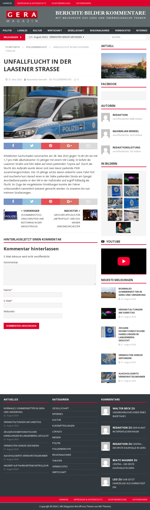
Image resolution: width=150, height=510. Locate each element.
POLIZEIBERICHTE (62, 79)
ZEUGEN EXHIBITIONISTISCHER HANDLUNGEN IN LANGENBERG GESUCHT (132, 334)
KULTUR (37, 30)
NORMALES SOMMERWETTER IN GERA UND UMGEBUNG (132, 291)
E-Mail (7, 300)
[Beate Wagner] (105, 465)
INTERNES (141, 30)
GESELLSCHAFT (76, 30)
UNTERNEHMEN (83, 3)
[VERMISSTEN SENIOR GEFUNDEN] (131, 191)
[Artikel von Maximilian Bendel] (105, 135)
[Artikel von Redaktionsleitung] (105, 152)
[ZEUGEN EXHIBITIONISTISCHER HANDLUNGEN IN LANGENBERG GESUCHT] (115, 191)
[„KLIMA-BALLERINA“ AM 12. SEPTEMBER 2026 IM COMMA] (123, 227)
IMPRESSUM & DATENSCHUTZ (31, 3)
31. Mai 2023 (15, 79)
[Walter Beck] (105, 413)
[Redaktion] (105, 432)
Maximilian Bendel (37, 79)
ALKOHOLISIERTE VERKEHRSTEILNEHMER (132, 375)
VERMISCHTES (122, 30)
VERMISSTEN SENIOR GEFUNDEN (131, 356)
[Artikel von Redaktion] (105, 119)
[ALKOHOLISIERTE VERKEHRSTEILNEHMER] (115, 203)
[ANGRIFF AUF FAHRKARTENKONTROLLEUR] (131, 203)
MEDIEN (56, 437)
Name (7, 290)
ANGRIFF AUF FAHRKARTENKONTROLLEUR (26, 465)
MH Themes (105, 506)
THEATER (57, 460)
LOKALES (22, 30)
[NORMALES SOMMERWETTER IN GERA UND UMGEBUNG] (115, 178)
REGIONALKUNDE (99, 30)
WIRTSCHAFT (55, 30)
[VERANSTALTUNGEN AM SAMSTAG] (131, 178)
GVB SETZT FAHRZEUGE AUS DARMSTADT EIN (129, 483)
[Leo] (105, 484)
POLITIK (7, 30)
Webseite (9, 311)
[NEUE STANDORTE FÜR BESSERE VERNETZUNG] (131, 215)
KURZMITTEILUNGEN (63, 425)
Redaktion (120, 115)
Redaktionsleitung (126, 147)
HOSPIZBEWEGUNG (61, 3)
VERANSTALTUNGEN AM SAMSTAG (130, 311)
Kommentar (11, 262)
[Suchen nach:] (128, 37)
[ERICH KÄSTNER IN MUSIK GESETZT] (115, 215)
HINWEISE (7, 3)
